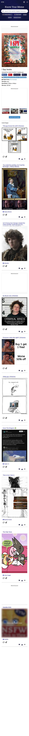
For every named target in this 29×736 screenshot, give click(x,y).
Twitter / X (6, 464)
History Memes (8, 211)
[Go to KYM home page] (2, 2)
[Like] (22, 159)
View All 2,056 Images (14, 117)
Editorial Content (17, 17)
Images (24, 14)
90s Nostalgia (13, 79)
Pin (11, 74)
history (17, 77)
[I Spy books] (14, 50)
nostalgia (12, 77)
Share (4, 74)
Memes (9, 17)
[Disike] (19, 159)
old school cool (23, 77)
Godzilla (6, 639)
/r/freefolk (6, 263)
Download (17, 74)
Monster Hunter (8, 519)
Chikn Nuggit (7, 575)
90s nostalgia (6, 77)
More (25, 74)
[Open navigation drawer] (27, 2)
